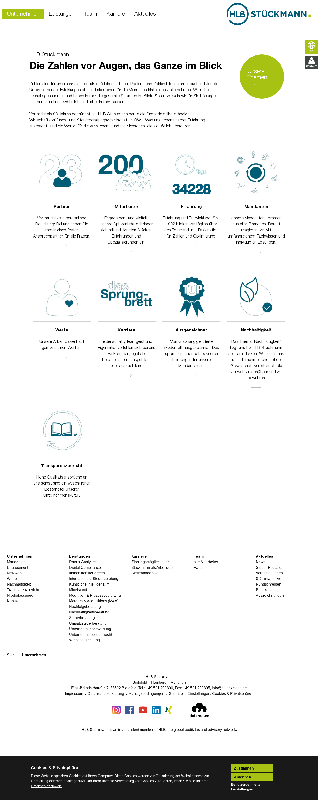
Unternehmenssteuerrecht (90, 634)
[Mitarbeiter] (127, 173)
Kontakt (13, 601)
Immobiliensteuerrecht (87, 573)
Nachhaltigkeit (256, 330)
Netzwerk (15, 573)
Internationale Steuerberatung (93, 579)
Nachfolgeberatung (85, 607)
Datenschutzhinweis (46, 786)
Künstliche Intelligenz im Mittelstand (89, 587)
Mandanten (256, 207)
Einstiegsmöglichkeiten (150, 562)
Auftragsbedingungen (146, 694)
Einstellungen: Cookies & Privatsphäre (219, 694)
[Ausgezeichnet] (191, 297)
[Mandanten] (256, 173)
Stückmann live (268, 579)
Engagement (17, 567)
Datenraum (199, 711)
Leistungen (191, 246)
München (178, 682)
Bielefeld (139, 682)
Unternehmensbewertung (90, 629)
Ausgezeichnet (191, 330)
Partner (62, 207)
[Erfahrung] (191, 163)
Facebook (129, 710)
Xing (169, 710)
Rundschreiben (268, 584)
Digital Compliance (85, 567)
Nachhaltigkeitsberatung (89, 612)
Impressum (74, 694)
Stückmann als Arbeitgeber (153, 567)
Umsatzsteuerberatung (88, 623)
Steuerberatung (82, 618)
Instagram (116, 710)
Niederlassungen (21, 595)
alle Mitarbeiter (127, 253)
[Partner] (62, 173)
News (260, 562)
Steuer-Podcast (268, 567)
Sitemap (176, 694)
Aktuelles (264, 556)
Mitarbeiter (127, 207)
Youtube (143, 710)
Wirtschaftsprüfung (84, 640)
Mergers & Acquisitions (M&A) (93, 601)
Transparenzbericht (62, 466)
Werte (61, 330)
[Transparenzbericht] (62, 432)
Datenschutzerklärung (106, 694)
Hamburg (158, 682)
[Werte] (62, 297)
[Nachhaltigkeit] (256, 297)
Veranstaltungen (269, 573)
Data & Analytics (82, 562)
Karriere (126, 330)
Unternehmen (19, 556)
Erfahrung (191, 207)
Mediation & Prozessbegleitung (95, 595)
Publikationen (267, 590)
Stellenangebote (145, 573)
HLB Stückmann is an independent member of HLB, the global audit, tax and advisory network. (159, 730)
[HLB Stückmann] (269, 14)
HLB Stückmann (49, 54)
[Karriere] (127, 297)
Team (199, 556)
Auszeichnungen (191, 376)
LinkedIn (156, 710)
